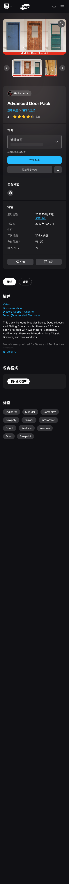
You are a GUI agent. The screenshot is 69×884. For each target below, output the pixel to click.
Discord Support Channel (18, 311)
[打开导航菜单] (62, 7)
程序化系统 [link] (28, 110)
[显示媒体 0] (27, 68)
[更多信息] (41, 241)
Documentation (12, 308)
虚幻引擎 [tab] (21, 381)
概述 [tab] (9, 281)
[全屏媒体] (61, 24)
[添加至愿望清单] (58, 169)
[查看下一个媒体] (62, 68)
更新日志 (40, 217)
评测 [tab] (25, 281)
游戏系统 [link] (12, 110)
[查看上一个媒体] (7, 68)
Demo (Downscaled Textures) (21, 315)
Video (6, 304)
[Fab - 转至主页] (25, 6)
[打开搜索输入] (54, 7)
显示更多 (8, 352)
